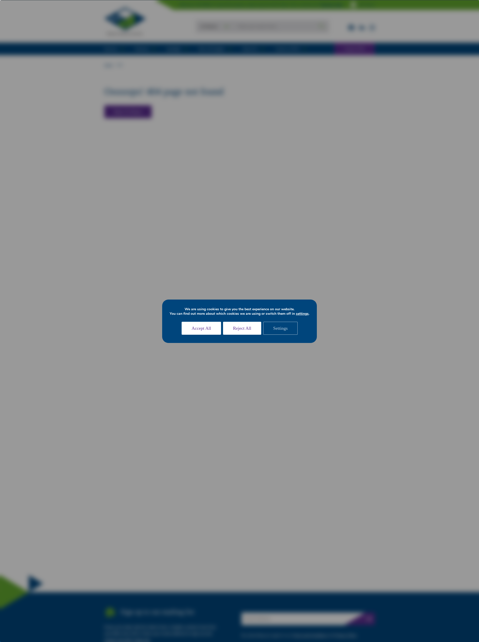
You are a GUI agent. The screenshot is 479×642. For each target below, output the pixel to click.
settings (302, 314)
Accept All (201, 328)
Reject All (242, 328)
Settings (280, 328)
